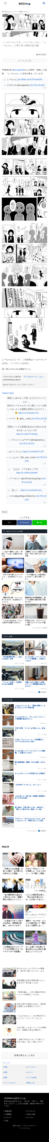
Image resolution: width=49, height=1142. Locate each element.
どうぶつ (8, 1117)
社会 (6, 1121)
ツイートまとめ (9, 1083)
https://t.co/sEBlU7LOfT (33, 451)
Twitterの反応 (8, 393)
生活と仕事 (31, 1114)
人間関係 (8, 1114)
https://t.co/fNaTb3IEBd (26, 473)
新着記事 (8, 1111)
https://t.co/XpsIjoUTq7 (28, 413)
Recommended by (37, 627)
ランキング (31, 1111)
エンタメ (7, 1063)
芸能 (5, 1072)
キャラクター (31, 1067)
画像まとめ (31, 1083)
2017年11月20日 (26, 443)
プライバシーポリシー (29, 1125)
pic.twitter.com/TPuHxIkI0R (30, 79)
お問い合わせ (17, 1125)
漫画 (5, 512)
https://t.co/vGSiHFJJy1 (31, 490)
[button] (4, 672)
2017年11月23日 (39, 418)
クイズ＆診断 (31, 1077)
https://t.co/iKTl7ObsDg (26, 434)
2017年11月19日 (37, 85)
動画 (5, 1077)
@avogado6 (17, 70)
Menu (5, 3)
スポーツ (30, 1072)
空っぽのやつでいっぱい (33, 377)
